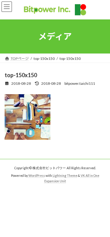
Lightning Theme (65, 175)
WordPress (36, 175)
